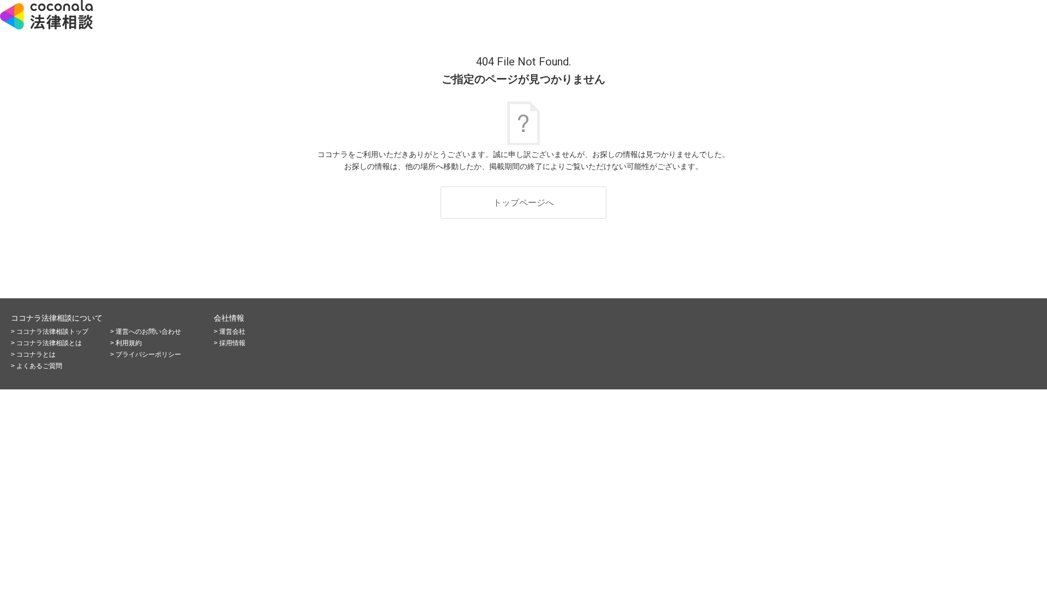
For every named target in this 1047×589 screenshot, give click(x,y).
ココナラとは (36, 354)
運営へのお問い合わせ (148, 331)
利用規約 (129, 343)
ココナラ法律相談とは (49, 343)
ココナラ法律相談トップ (52, 331)
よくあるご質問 (39, 366)
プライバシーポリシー (148, 354)
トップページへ (523, 202)
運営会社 (232, 331)
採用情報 (232, 343)
